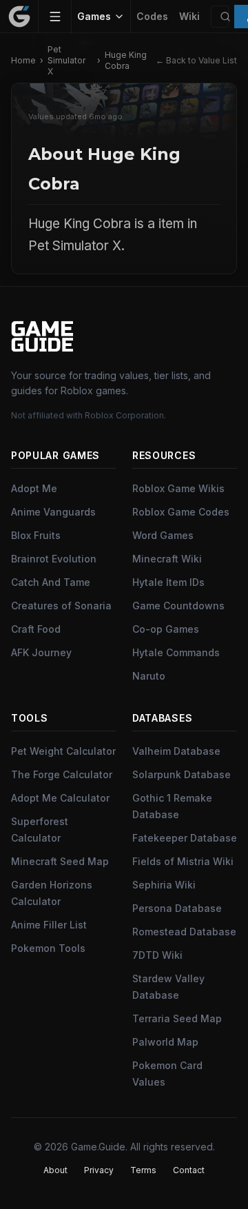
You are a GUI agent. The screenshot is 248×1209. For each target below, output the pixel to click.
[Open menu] (55, 16)
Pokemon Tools (48, 948)
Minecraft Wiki (167, 559)
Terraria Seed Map (177, 1018)
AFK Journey (41, 652)
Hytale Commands (176, 652)
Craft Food (36, 629)
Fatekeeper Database (184, 838)
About (55, 1170)
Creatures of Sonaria (61, 605)
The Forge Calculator (61, 774)
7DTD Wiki (157, 955)
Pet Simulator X (66, 60)
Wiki (189, 16)
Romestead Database (184, 931)
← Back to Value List (196, 60)
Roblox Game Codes (180, 512)
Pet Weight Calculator (63, 751)
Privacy (99, 1170)
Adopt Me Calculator (60, 798)
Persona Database (177, 908)
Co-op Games (165, 629)
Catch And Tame (50, 582)
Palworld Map (165, 1042)
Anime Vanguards (53, 512)
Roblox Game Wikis (178, 488)
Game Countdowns (178, 605)
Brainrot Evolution (53, 559)
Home (23, 60)
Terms (143, 1170)
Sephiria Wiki (164, 885)
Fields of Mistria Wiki (183, 861)
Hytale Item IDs (168, 582)
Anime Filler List (49, 925)
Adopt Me (34, 488)
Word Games (163, 535)
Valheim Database (176, 751)
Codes (152, 16)
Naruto (148, 676)
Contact (189, 1170)
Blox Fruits (36, 535)
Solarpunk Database (181, 774)
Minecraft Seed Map (60, 861)
